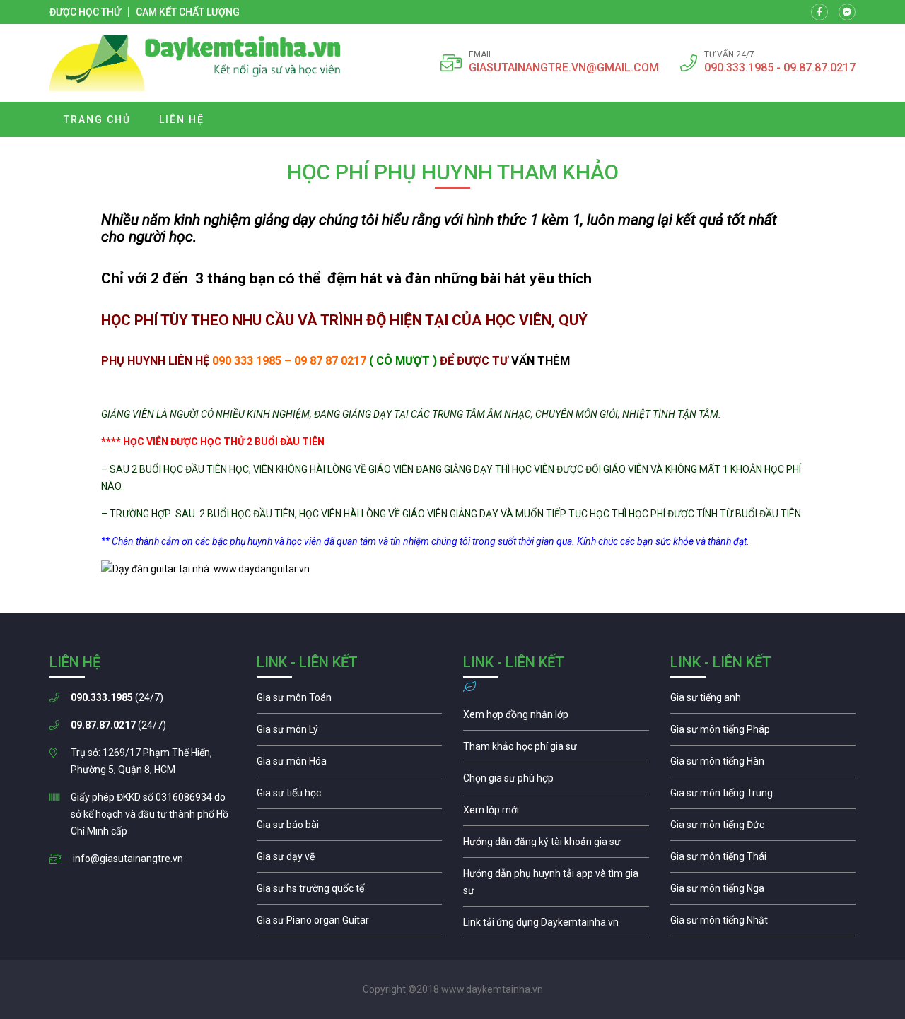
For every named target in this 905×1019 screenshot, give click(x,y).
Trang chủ (97, 119)
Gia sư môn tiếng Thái (763, 860)
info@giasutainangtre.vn (128, 858)
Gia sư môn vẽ (350, 860)
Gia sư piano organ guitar (350, 924)
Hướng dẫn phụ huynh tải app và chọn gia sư (556, 885)
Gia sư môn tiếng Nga (556, 926)
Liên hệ (181, 119)
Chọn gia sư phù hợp (556, 782)
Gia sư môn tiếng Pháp (763, 733)
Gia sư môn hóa (350, 765)
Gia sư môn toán (350, 701)
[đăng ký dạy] (195, 63)
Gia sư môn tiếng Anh (763, 701)
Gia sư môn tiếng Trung (763, 796)
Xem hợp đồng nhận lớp (556, 718)
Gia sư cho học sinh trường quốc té (350, 892)
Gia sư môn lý (350, 733)
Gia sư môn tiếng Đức (763, 828)
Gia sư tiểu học (350, 796)
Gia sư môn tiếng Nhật (763, 924)
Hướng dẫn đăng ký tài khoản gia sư (556, 845)
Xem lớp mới (556, 813)
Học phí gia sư (556, 750)
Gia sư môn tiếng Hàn (763, 765)
